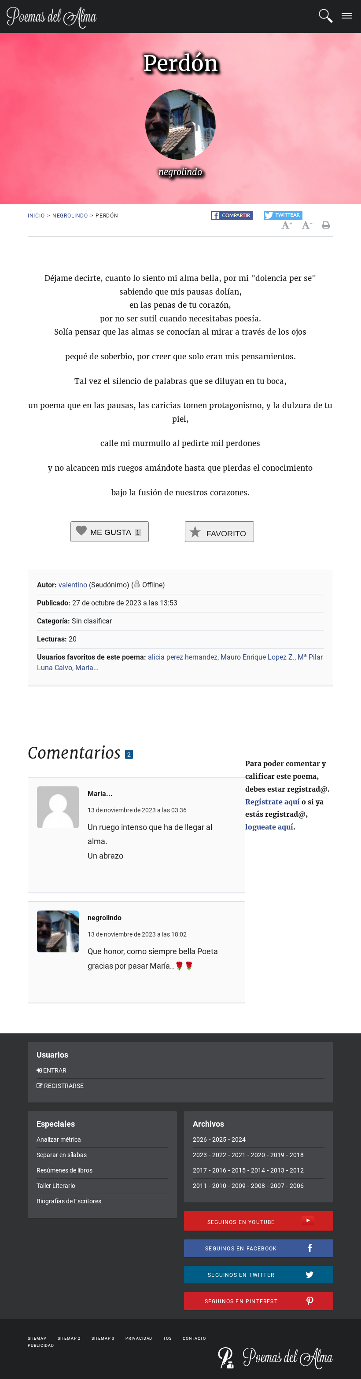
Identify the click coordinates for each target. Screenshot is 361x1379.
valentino (73, 585)
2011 (200, 1186)
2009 (239, 1186)
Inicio (36, 216)
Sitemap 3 (103, 1338)
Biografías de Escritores (69, 1201)
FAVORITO (225, 533)
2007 (277, 1186)
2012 (297, 1170)
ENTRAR (54, 1070)
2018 (297, 1155)
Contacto (194, 1338)
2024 (239, 1139)
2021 (239, 1155)
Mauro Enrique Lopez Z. (258, 657)
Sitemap (37, 1338)
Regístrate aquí (272, 801)
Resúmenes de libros (64, 1170)
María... (87, 668)
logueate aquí (269, 826)
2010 (219, 1186)
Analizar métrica (59, 1139)
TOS (167, 1338)
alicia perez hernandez (182, 657)
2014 (258, 1170)
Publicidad (41, 1345)
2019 (277, 1155)
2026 (200, 1139)
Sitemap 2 (69, 1338)
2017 (200, 1170)
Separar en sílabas (62, 1155)
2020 (258, 1155)
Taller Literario (56, 1186)
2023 (200, 1155)
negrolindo (70, 216)
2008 (258, 1186)
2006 (297, 1186)
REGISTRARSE (64, 1086)
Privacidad (138, 1338)
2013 (277, 1170)
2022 (219, 1155)
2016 (219, 1170)
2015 (239, 1170)
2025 (219, 1139)
